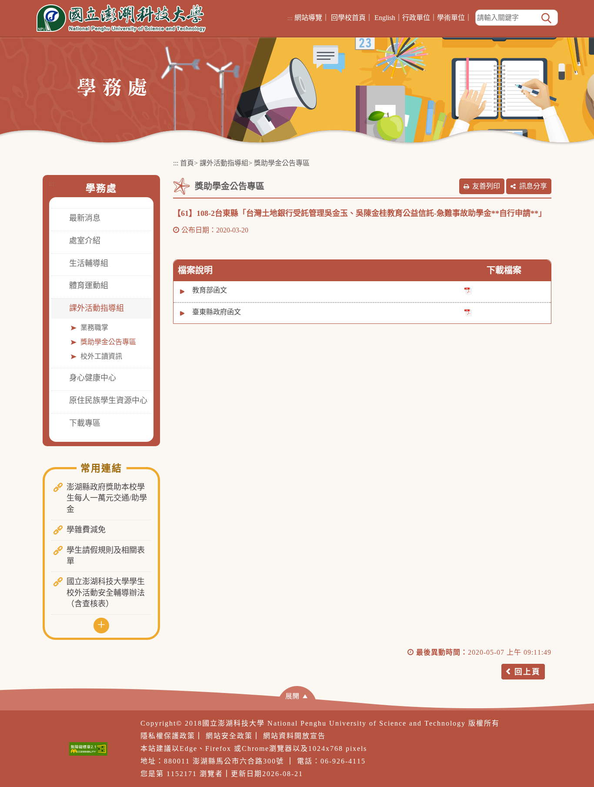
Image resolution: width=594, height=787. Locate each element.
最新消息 (84, 218)
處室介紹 (84, 240)
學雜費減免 (86, 529)
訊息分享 (533, 186)
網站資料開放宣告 (294, 736)
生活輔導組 (88, 263)
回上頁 (527, 671)
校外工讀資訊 (101, 356)
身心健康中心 (92, 377)
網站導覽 (308, 17)
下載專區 (84, 423)
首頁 (187, 163)
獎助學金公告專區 (108, 342)
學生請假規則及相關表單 (106, 556)
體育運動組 (88, 285)
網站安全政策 (229, 736)
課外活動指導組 (96, 308)
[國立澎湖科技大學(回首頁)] (121, 18)
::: (290, 18)
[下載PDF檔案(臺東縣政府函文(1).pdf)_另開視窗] (467, 312)
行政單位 (416, 17)
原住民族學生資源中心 (108, 400)
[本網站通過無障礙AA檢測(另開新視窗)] (88, 749)
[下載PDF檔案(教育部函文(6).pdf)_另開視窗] (467, 291)
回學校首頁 (348, 17)
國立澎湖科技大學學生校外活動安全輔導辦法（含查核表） (106, 592)
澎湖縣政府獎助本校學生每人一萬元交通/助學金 (107, 498)
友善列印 (486, 186)
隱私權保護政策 (167, 736)
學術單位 (451, 17)
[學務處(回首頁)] (112, 86)
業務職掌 (94, 327)
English (384, 17)
